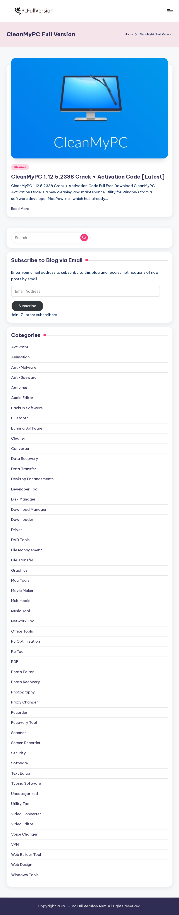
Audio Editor (22, 397)
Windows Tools (25, 874)
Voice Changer (24, 834)
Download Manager (29, 509)
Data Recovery (24, 458)
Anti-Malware (23, 367)
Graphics (19, 570)
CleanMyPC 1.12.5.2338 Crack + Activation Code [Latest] (88, 176)
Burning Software (26, 428)
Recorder (19, 712)
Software (19, 763)
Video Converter (26, 814)
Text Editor (21, 773)
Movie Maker (22, 590)
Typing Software (26, 783)
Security (18, 753)
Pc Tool (17, 651)
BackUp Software (27, 408)
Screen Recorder (26, 742)
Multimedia (21, 600)
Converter (20, 448)
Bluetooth (20, 418)
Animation (20, 357)
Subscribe (27, 305)
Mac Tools (20, 580)
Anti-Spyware (23, 377)
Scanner (18, 732)
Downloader (22, 519)
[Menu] (169, 10)
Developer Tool (24, 489)
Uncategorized (24, 793)
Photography (23, 692)
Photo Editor (22, 671)
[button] (84, 237)
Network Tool (23, 621)
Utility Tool (20, 803)
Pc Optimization (25, 641)
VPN (15, 844)
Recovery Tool (24, 722)
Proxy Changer (24, 702)
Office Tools (22, 631)
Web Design (21, 864)
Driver (16, 529)
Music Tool (20, 611)
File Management (26, 550)
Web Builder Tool (26, 854)
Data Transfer (23, 468)
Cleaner (20, 167)
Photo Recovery (25, 681)
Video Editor (22, 824)
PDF (14, 661)
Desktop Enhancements (32, 478)
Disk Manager (23, 499)
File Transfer (22, 560)
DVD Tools (20, 539)
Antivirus (19, 387)
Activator (20, 347)
